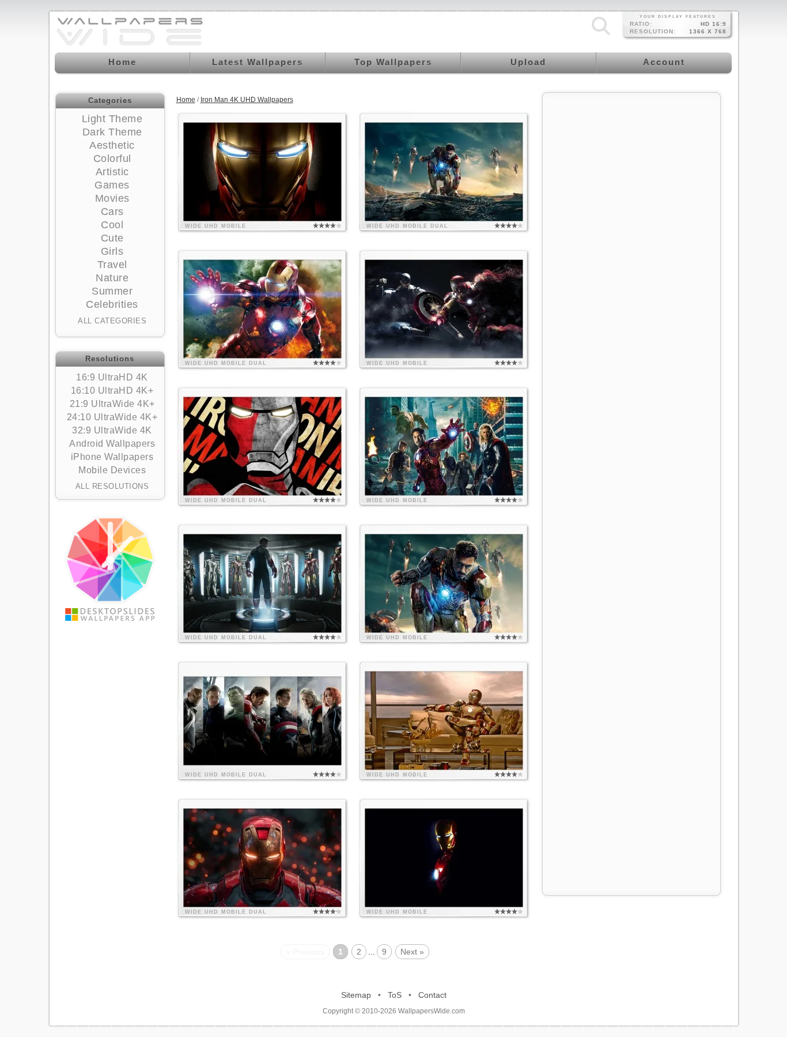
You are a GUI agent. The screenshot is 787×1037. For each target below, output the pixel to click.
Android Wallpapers (112, 443)
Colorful (112, 158)
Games (112, 185)
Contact (432, 995)
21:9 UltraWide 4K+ (112, 404)
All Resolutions (112, 486)
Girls (112, 251)
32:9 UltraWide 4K (112, 430)
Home (185, 100)
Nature (112, 278)
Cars (112, 211)
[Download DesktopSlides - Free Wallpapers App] (110, 568)
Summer (112, 291)
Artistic (112, 172)
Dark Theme (112, 132)
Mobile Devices (112, 470)
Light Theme (112, 119)
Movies (112, 198)
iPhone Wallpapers (112, 457)
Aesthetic (112, 145)
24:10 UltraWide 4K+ (112, 417)
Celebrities (112, 304)
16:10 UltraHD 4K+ (112, 390)
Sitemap (356, 995)
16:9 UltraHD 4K (112, 377)
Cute (112, 238)
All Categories (112, 320)
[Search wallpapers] (600, 35)
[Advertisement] (631, 272)
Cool (112, 225)
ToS (395, 995)
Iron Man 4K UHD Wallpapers (246, 100)
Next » (412, 951)
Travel (112, 264)
